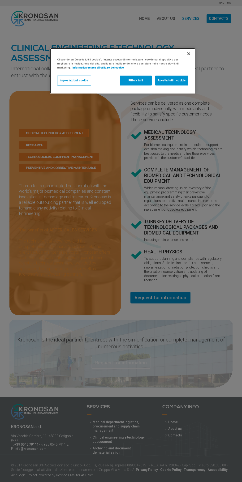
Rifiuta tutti (136, 80)
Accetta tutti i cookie (172, 80)
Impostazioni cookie (74, 80)
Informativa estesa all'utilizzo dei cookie (98, 67)
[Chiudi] (188, 54)
